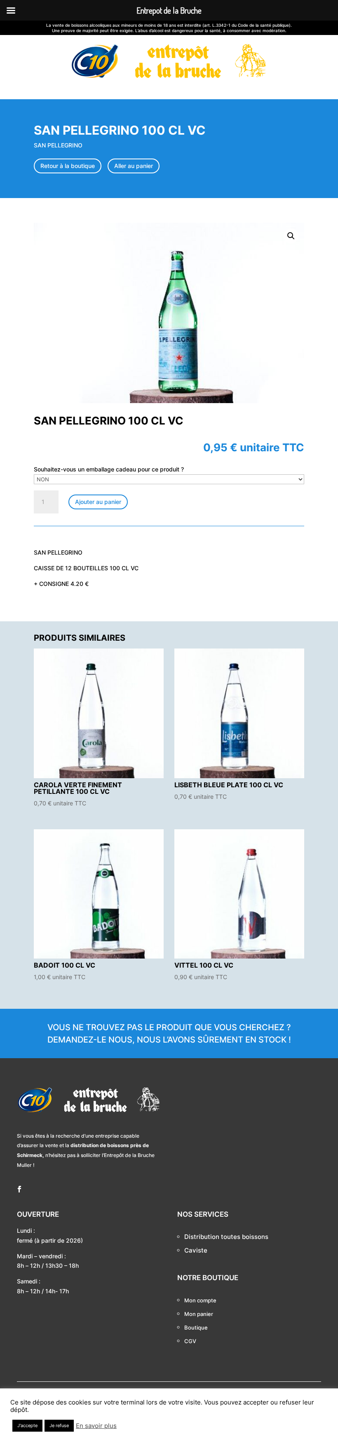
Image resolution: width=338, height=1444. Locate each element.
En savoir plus (96, 1426)
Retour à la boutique (67, 165)
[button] (291, 236)
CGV (190, 1341)
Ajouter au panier (98, 501)
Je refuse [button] (59, 1425)
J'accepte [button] (27, 1425)
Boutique (196, 1327)
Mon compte (200, 1300)
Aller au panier (133, 165)
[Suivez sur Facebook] (19, 1189)
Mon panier (198, 1314)
